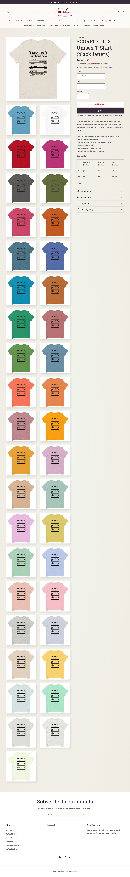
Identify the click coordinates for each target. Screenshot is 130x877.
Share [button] (81, 184)
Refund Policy (11, 834)
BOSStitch (61, 872)
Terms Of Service (12, 838)
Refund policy (11, 849)
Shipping (90, 64)
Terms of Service (12, 845)
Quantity (80, 92)
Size (78, 82)
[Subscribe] (83, 815)
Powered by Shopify (71, 872)
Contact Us (51, 825)
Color (79, 72)
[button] (8, 12)
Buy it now (100, 110)
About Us (9, 830)
